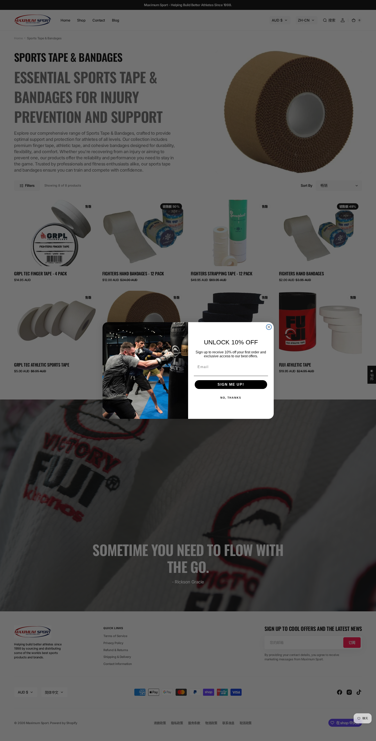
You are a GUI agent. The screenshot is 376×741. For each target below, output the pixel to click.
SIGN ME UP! (231, 384)
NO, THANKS (230, 397)
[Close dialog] (269, 327)
